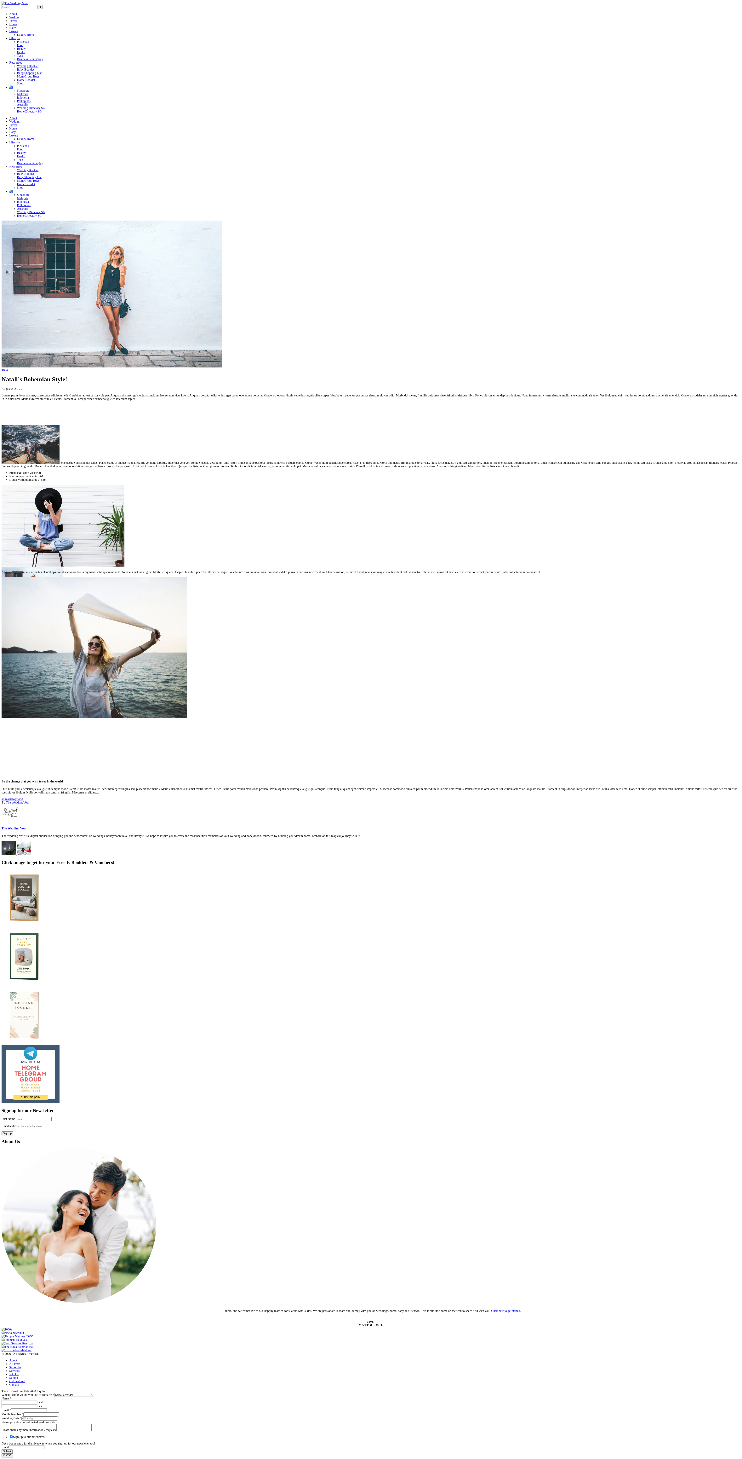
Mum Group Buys (28, 76)
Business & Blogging (30, 59)
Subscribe (15, 1367)
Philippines (24, 101)
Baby (12, 27)
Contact (14, 1384)
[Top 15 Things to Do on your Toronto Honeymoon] (24, 854)
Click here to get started (505, 1310)
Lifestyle (14, 38)
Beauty (21, 48)
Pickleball (23, 41)
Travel (13, 20)
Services (14, 1370)
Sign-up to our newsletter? (29, 1437)
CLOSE (7, 1455)
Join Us (14, 1374)
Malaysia (22, 94)
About (13, 13)
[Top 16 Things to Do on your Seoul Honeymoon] (9, 854)
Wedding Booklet (27, 66)
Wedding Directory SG (31, 108)
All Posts (14, 1363)
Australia (22, 104)
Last (40, 1406)
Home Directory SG (29, 111)
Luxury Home (25, 34)
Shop (20, 83)
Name (6, 1398)
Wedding (14, 17)
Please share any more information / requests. (29, 1430)
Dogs (14, 799)
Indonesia (23, 97)
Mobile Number (12, 1414)
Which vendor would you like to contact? (28, 1394)
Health (21, 52)
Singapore (23, 90)
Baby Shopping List (29, 73)
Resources (15, 62)
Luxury (13, 31)
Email (6, 1410)
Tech (20, 55)
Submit (13, 1377)
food (20, 799)
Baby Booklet (25, 69)
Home (13, 24)
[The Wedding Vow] (15, 3)
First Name (8, 1119)
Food (20, 45)
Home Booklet (26, 80)
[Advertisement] (117, 749)
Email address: (11, 1126)
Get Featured (17, 1381)
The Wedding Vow (17, 802)
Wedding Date (11, 1418)
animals (6, 799)
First (40, 1402)
